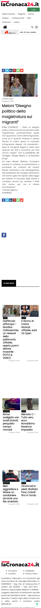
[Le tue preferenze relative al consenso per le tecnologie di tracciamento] (37, 604)
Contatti (11, 573)
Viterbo (5, 18)
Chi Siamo (12, 570)
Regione (21, 14)
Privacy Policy (31, 573)
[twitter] (7, 70)
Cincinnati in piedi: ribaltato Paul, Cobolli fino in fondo (29, 490)
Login (33, 9)
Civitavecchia (18, 18)
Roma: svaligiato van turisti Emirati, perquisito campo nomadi (11, 422)
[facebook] (3, 70)
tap (36, 27)
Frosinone (6, 22)
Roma (31, 14)
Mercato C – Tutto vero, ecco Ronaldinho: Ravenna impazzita (28, 422)
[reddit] (21, 70)
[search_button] (32, 27)
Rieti (29, 18)
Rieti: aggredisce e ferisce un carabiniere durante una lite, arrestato (10, 493)
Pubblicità (30, 570)
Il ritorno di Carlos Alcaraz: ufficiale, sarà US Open (29, 327)
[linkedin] (10, 70)
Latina (16, 22)
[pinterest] (14, 70)
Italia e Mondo (8, 14)
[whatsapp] (18, 70)
